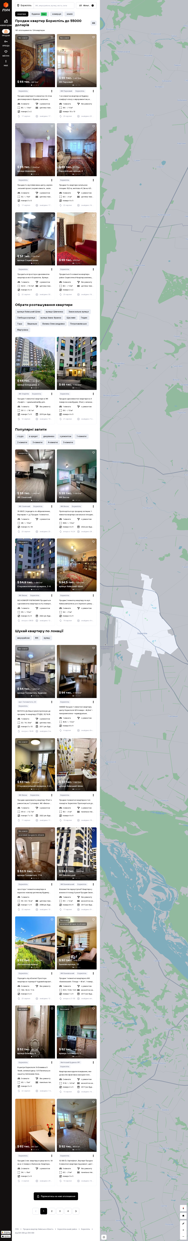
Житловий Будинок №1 (70, 1062)
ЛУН (17, 1229)
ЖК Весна (64, 506)
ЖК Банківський (67, 884)
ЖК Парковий (66, 91)
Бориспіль (23, 91)
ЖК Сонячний (24, 506)
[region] (144, 620)
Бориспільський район (67, 1229)
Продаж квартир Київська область (38, 1229)
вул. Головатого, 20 (27, 702)
